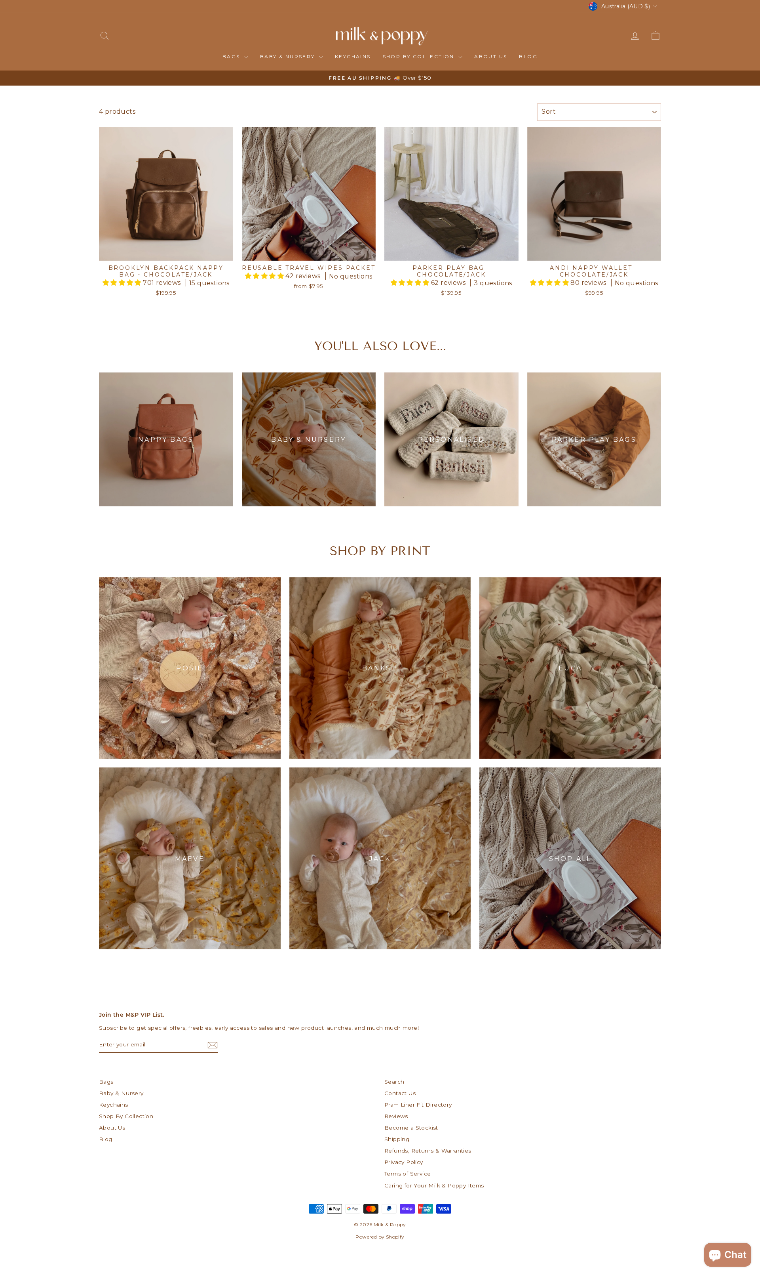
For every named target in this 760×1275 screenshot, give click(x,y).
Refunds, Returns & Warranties (427, 1150)
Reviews (396, 1116)
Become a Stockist (411, 1127)
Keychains (353, 56)
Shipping (396, 1139)
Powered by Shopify (379, 1237)
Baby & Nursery (288, 56)
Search (394, 1081)
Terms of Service (407, 1173)
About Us (490, 56)
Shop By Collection (420, 56)
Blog (528, 56)
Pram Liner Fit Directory (418, 1104)
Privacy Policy (403, 1162)
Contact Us (400, 1093)
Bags (232, 56)
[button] (123, 282)
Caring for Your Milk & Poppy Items (434, 1185)
